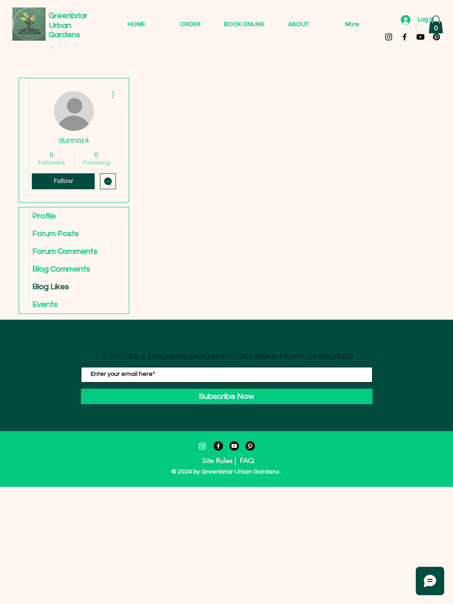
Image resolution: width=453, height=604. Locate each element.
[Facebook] (218, 446)
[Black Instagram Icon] (388, 37)
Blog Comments (61, 269)
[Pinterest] (436, 37)
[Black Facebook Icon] (404, 37)
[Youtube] (420, 37)
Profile (44, 216)
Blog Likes (50, 287)
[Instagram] (202, 446)
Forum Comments (64, 251)
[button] (435, 24)
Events (45, 304)
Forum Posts (55, 233)
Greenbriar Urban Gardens (69, 25)
